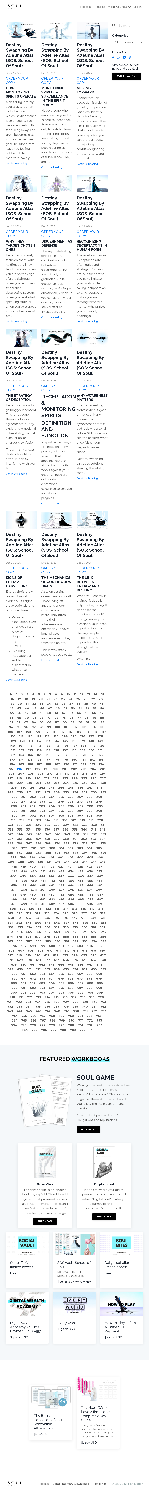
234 (66, 783)
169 (74, 755)
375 (103, 843)
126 (82, 736)
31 (27, 703)
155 (47, 750)
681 (23, 983)
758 (52, 1016)
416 (93, 862)
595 (103, 941)
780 (71, 1025)
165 (39, 755)
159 (82, 750)
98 (41, 727)
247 (90, 787)
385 (99, 848)
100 (57, 727)
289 (100, 806)
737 (56, 1006)
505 (80, 904)
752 (94, 1011)
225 (84, 778)
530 (11, 918)
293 (42, 811)
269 (99, 797)
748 (57, 1011)
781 (80, 1025)
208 (31, 773)
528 (93, 913)
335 (38, 829)
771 (80, 1020)
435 (80, 871)
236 (84, 783)
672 (33, 978)
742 (103, 1006)
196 (19, 769)
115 (87, 731)
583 (94, 936)
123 (56, 736)
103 (83, 727)
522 (37, 913)
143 (38, 745)
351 (85, 834)
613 (75, 950)
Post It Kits (100, 1483)
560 (84, 927)
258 (94, 792)
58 (34, 713)
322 (19, 825)
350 (76, 834)
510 (31, 908)
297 (80, 811)
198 (37, 769)
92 (95, 722)
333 (19, 829)
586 (19, 941)
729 (85, 1002)
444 (71, 876)
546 (57, 922)
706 (71, 992)
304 (52, 815)
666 (70, 974)
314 (47, 820)
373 (84, 843)
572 (94, 932)
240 (23, 787)
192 (83, 764)
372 (75, 843)
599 (42, 946)
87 (57, 722)
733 (19, 1006)
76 (71, 717)
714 (47, 997)
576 (28, 936)
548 (76, 922)
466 (90, 885)
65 (86, 713)
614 (84, 950)
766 (33, 1020)
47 (50, 708)
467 (100, 885)
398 (23, 857)
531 (20, 918)
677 (80, 978)
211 (58, 773)
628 (10, 960)
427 (99, 867)
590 (57, 941)
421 (42, 867)
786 (44, 1030)
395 (94, 853)
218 (19, 778)
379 (43, 848)
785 (34, 1030)
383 (80, 848)
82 (19, 722)
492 (52, 899)
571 (84, 932)
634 (66, 960)
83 (26, 722)
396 (103, 853)
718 (82, 997)
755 (24, 1016)
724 (38, 1002)
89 (72, 722)
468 (14, 890)
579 (56, 936)
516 (83, 908)
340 (84, 829)
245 (71, 787)
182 (92, 759)
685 (61, 983)
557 (56, 927)
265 (61, 797)
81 (11, 722)
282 (33, 806)
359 (56, 839)
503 (61, 904)
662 (33, 974)
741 (94, 1006)
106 (10, 731)
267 (80, 797)
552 (11, 927)
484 (71, 894)
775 (23, 1025)
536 (65, 918)
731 (103, 1002)
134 (56, 741)
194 (101, 764)
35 (56, 703)
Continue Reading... (17, 163)
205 (103, 769)
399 (32, 857)
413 (66, 862)
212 (67, 773)
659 (103, 969)
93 (102, 722)
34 (49, 703)
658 (94, 969)
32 (34, 703)
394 (85, 853)
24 (70, 699)
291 (23, 811)
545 (47, 922)
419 (23, 867)
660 (14, 974)
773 (99, 1020)
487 (100, 894)
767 (43, 1020)
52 (87, 708)
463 (61, 885)
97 (34, 727)
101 (66, 727)
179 (65, 759)
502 (52, 904)
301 (23, 815)
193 (92, 764)
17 (19, 699)
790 (82, 1030)
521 (28, 913)
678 (89, 978)
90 (80, 722)
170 (83, 755)
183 (101, 759)
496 (90, 899)
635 (75, 960)
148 (83, 745)
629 (20, 960)
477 (99, 890)
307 (80, 815)
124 (65, 736)
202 (74, 769)
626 (93, 955)
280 (14, 806)
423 (61, 867)
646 (80, 964)
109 (37, 731)
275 (61, 801)
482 (52, 894)
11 (75, 694)
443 (61, 876)
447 (100, 876)
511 (40, 908)
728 (76, 1002)
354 (11, 839)
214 (84, 773)
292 (33, 811)
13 (88, 694)
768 (52, 1020)
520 (19, 913)
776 (33, 1025)
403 (70, 857)
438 (13, 876)
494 (71, 899)
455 (80, 880)
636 (84, 960)
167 (56, 755)
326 (57, 825)
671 (23, 978)
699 (99, 988)
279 (99, 801)
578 (47, 936)
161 (100, 750)
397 (13, 857)
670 (14, 978)
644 (61, 964)
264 (52, 797)
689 (100, 983)
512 (48, 908)
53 (94, 708)
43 (19, 708)
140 (12, 745)
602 (70, 946)
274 (52, 801)
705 (61, 992)
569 (66, 932)
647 (90, 964)
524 (56, 913)
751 (85, 1011)
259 (103, 792)
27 (93, 699)
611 (58, 950)
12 (81, 694)
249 (10, 792)
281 (23, 806)
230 (29, 783)
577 (38, 936)
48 (58, 708)
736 (47, 1006)
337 (56, 829)
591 (66, 941)
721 (9, 1002)
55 (12, 713)
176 (38, 759)
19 (33, 699)
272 (33, 801)
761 (80, 1016)
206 (11, 773)
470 (34, 890)
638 (103, 960)
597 (23, 946)
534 (47, 918)
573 (103, 932)
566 (38, 932)
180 (74, 759)
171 (92, 755)
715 (56, 997)
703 (42, 992)
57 (27, 713)
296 (70, 811)
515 (74, 908)
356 (29, 839)
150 (101, 745)
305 (61, 815)
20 (41, 699)
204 (93, 769)
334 (29, 829)
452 (52, 880)
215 (93, 773)
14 (95, 694)
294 (52, 811)
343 (10, 834)
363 (93, 839)
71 (34, 717)
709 (100, 992)
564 (20, 932)
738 (66, 1006)
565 (29, 932)
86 (49, 722)
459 (23, 885)
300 (14, 815)
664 (52, 974)
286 (71, 806)
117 (103, 731)
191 (75, 764)
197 (28, 769)
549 (85, 922)
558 (66, 927)
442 (52, 876)
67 (101, 713)
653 (47, 969)
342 (102, 829)
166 (47, 755)
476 (90, 890)
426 (90, 867)
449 (24, 880)
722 (19, 1002)
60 (49, 713)
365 (10, 843)
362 (84, 839)
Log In (138, 6)
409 (31, 862)
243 (51, 787)
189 (57, 764)
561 (93, 927)
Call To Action (126, 76)
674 (52, 978)
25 (78, 699)
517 (92, 908)
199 (46, 769)
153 (30, 750)
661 (23, 974)
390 (48, 853)
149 (92, 745)
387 (20, 853)
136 (73, 741)
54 (102, 708)
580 (66, 936)
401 (51, 857)
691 (23, 988)
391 (57, 853)
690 (14, 988)
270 (14, 801)
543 (28, 922)
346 (38, 834)
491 (42, 899)
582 (84, 936)
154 (39, 750)
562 (102, 927)
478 (13, 894)
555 (38, 927)
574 (10, 936)
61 (56, 713)
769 (62, 1020)
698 (90, 988)
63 (71, 713)
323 (29, 825)
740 (85, 1006)
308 (90, 815)
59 (42, 713)
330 (94, 825)
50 (73, 708)
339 (75, 829)
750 (76, 1011)
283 (42, 806)
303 (42, 815)
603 (80, 946)
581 (75, 936)
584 (103, 936)
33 (41, 703)
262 (33, 797)
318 (82, 820)
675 (61, 978)
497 (100, 899)
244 (61, 787)
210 (49, 773)
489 (24, 899)
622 (56, 955)
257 (84, 792)
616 (102, 950)
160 (91, 750)
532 (29, 918)
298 (90, 811)
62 (64, 713)
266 (70, 797)
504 (71, 904)
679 (99, 978)
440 (33, 876)
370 (57, 843)
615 (93, 950)
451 (43, 880)
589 (48, 941)
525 (65, 913)
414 (75, 862)
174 (21, 759)
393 (75, 853)
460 (33, 885)
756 (33, 1016)
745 (29, 1011)
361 (75, 839)
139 (100, 741)
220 (37, 778)
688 (90, 983)
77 (79, 717)
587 (29, 941)
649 (10, 969)
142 (29, 745)
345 (29, 834)
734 (29, 1006)
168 (65, 755)
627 (103, 955)
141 (21, 745)
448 (14, 880)
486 (90, 894)
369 (48, 843)
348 (57, 834)
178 (56, 759)
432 (52, 871)
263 (42, 797)
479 (23, 894)
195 (10, 769)
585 (10, 941)
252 (38, 792)
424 (70, 867)
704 (52, 992)
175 (30, 759)
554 (29, 927)
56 (19, 713)
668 (90, 974)
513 (57, 908)
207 (21, 773)
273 (42, 801)
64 (79, 713)
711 (21, 997)
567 (47, 932)
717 (73, 997)
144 (47, 745)
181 (83, 759)
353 (103, 834)
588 (38, 941)
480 (33, 894)
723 (28, 1002)
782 (90, 1025)
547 (66, 922)
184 (12, 764)
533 (38, 918)
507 (99, 904)
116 (95, 731)
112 (62, 731)
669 (99, 974)
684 (52, 983)
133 (47, 741)
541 (10, 922)
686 (71, 983)
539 (93, 918)
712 (29, 997)
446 (90, 876)
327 (66, 825)
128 (100, 736)
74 (56, 717)
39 (86, 703)
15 (102, 694)
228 (10, 783)
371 (66, 843)
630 (29, 960)
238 (103, 783)
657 (84, 969)
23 (63, 699)
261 (23, 797)
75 (64, 717)
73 (49, 717)
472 (52, 890)
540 (102, 918)
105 (101, 727)
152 (21, 750)
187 (39, 764)
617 (10, 955)
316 (64, 820)
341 (93, 829)
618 (19, 955)
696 (70, 988)
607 (21, 950)
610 (49, 950)
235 (75, 783)
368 (38, 843)
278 (89, 801)
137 (82, 741)
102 (75, 727)
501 (43, 904)
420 (33, 867)
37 (71, 703)
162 (12, 755)
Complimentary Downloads (71, 1483)
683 (42, 983)
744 (19, 1011)
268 (90, 797)
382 (70, 848)
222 (56, 778)
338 (65, 829)
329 (85, 825)
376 (14, 848)
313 (38, 820)
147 (74, 745)
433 (61, 871)
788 (63, 1030)
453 (61, 880)
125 (73, 736)
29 (12, 703)
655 (66, 969)
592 (75, 941)
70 (27, 717)
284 (52, 806)
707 (80, 992)
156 (56, 750)
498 (14, 904)
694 (52, 988)
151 (13, 750)
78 (87, 717)
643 (51, 964)
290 (14, 811)
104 (93, 727)
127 (91, 736)
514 (66, 908)
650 (20, 969)
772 (90, 1020)
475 (80, 890)
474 (71, 890)
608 (31, 950)
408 (21, 862)
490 (33, 899)
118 (13, 736)
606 (11, 950)
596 (14, 946)
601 (61, 946)
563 (10, 932)
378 (33, 848)
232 (47, 783)
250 (20, 792)
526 (75, 913)
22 (55, 699)
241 (32, 787)
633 (56, 960)
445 (81, 876)
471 (43, 890)
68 (12, 717)
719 (91, 997)
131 (31, 741)
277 (80, 801)
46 (42, 708)
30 (20, 703)
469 (24, 890)
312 (30, 820)
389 (39, 853)
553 (20, 927)
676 (70, 978)
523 (47, 913)
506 (90, 904)
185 (21, 764)
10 (68, 694)
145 (56, 745)
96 (26, 727)
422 (51, 867)
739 (75, 1006)
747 (47, 1011)
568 (57, 932)
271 (23, 801)
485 (81, 894)
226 (93, 778)
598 (33, 946)
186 (30, 764)
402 (61, 857)
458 (14, 885)
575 (19, 936)
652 (38, 969)
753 (103, 1011)
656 (75, 969)
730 (94, 1002)
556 (47, 927)
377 (24, 848)
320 (100, 820)
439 (23, 876)
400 (42, 857)
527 (84, 913)
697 (80, 988)
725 (47, 1002)
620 (37, 955)
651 (29, 969)
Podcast (85, 6)
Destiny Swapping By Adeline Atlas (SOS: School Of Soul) (20, 55)
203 (83, 769)
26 (85, 699)
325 (47, 825)
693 (42, 988)
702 (33, 992)
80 (102, 717)
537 (74, 918)
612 (67, 950)
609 (40, 950)
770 (71, 1020)
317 (73, 820)
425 (80, 867)
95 (19, 727)
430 (34, 871)
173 (12, 759)
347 (48, 834)
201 (64, 769)
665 (61, 974)
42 (12, 708)
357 (38, 839)
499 (24, 904)
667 (80, 974)
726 (57, 1002)
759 (61, 1016)
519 (10, 913)
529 (103, 913)
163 (21, 755)
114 (79, 731)
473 (61, 890)
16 (12, 699)
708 (90, 992)
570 (76, 932)
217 (10, 778)
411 (49, 862)
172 (100, 755)
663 (42, 974)
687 (80, 983)
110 (46, 731)
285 (61, 806)
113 (70, 731)
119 (21, 736)
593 (85, 941)
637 (94, 960)
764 (14, 1020)
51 (80, 708)
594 (94, 941)
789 (73, 1030)
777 (42, 1025)
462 (52, 885)
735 (38, 1006)
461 (42, 885)
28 (101, 699)
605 (99, 946)
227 (103, 778)
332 (10, 829)
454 (71, 880)
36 (64, 703)
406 (100, 857)
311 (21, 820)
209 (40, 773)
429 (24, 871)
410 (40, 862)
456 (90, 880)
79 (94, 717)
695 (61, 988)
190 (66, 764)
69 (19, 717)
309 (99, 815)
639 (14, 964)
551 (103, 922)
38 (79, 703)
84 (34, 722)
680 (14, 983)
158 (74, 750)
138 (91, 741)
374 (94, 843)
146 (65, 745)
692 (33, 988)
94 (11, 727)
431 (43, 871)
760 (71, 1016)
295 (61, 811)
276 (70, 801)
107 (19, 731)
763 (99, 1016)
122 (47, 736)
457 (99, 880)
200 (55, 769)
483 (61, 894)
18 (26, 699)
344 (20, 834)
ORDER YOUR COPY (17, 80)
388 (29, 853)
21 (48, 699)
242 (42, 787)
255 (66, 792)
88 (65, 722)
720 (101, 997)
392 (66, 853)
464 (71, 885)
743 (10, 1011)
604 (90, 946)
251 (29, 792)
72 (41, 717)
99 (49, 727)
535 (56, 918)
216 (102, 773)
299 (99, 811)
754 (15, 1016)
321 (10, 825)
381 (61, 848)
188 (48, 764)
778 (52, 1025)
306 (70, 815)
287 (80, 806)
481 (42, 894)
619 (28, 955)
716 (65, 997)
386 (10, 853)
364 (102, 839)
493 (61, 899)
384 (89, 848)
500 (34, 904)
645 (71, 964)
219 (28, 778)
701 (23, 992)
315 (56, 820)
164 (30, 755)
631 (38, 960)
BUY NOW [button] (88, 1129)
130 (22, 741)
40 (94, 703)
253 (47, 792)
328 (75, 825)
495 (81, 899)
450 (34, 880)
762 (89, 1016)
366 (20, 843)
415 (84, 862)
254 (57, 792)
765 (24, 1020)
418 (14, 867)
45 (35, 708)
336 (47, 829)
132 (39, 741)
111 (54, 731)
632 (47, 960)
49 (65, 708)
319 (91, 820)
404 (80, 857)
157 (65, 750)
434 (71, 871)
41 (101, 703)
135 (65, 741)
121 (38, 736)
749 (67, 1011)
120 (30, 736)
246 (80, 787)
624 (75, 955)
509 (22, 908)
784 (25, 1030)
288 (90, 806)
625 (84, 955)
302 (33, 815)
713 (38, 997)
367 (29, 843)
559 (75, 927)
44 (27, 708)
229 (20, 783)
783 (99, 1025)
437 (99, 871)
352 (94, 834)
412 (57, 862)
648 (99, 964)
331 (103, 825)
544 (38, 922)
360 (66, 839)
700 (14, 992)
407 (11, 862)
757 (43, 1016)
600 (52, 946)
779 (61, 1025)
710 (12, 997)
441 (42, 876)
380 (52, 848)
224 (75, 778)
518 (100, 908)
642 (42, 964)
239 (14, 787)
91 (87, 722)
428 (14, 871)
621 (46, 955)
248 (99, 787)
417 (102, 862)
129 (13, 741)
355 (20, 839)
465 (80, 885)
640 (23, 964)
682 (33, 983)
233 (56, 783)
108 (28, 731)
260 (14, 797)
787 (53, 1030)
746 (38, 1011)
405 (90, 857)
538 (84, 918)
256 (75, 792)
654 (57, 969)
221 (46, 778)
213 (75, 773)
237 (94, 783)
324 (38, 825)
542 (19, 922)
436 (90, 871)
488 (14, 899)
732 (10, 1006)
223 (65, 778)
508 (13, 908)
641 (32, 964)
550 (94, 922)
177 (47, 759)
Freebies (99, 6)
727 (66, 1002)
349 (67, 834)
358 (47, 839)
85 (42, 722)
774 (14, 1025)
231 (38, 783)
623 (65, 955)
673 (42, 978)
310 (13, 820)
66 (94, 713)
